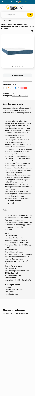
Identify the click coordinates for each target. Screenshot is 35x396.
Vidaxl (12, 93)
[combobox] (17, 15)
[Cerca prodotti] (30, 15)
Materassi (10, 331)
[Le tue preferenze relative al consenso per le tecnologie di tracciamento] (31, 392)
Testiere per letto (13, 338)
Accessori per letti (14, 325)
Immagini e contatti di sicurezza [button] (15, 313)
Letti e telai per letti (20, 96)
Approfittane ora (26, 2)
